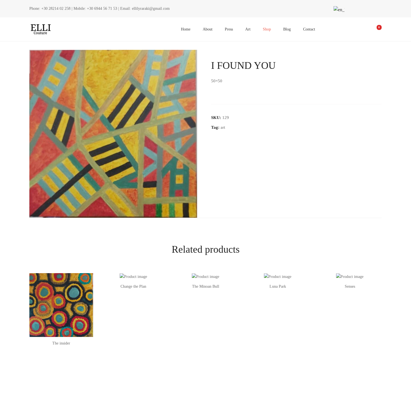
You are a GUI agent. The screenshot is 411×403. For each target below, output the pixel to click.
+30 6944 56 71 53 (102, 8)
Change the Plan (133, 286)
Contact (309, 29)
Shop (267, 29)
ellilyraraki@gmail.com (151, 8)
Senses (350, 286)
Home (185, 29)
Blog (287, 29)
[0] (375, 29)
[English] (338, 9)
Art (248, 29)
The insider (61, 343)
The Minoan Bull (205, 286)
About (207, 29)
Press (229, 29)
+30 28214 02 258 (55, 8)
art (223, 127)
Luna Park (278, 286)
